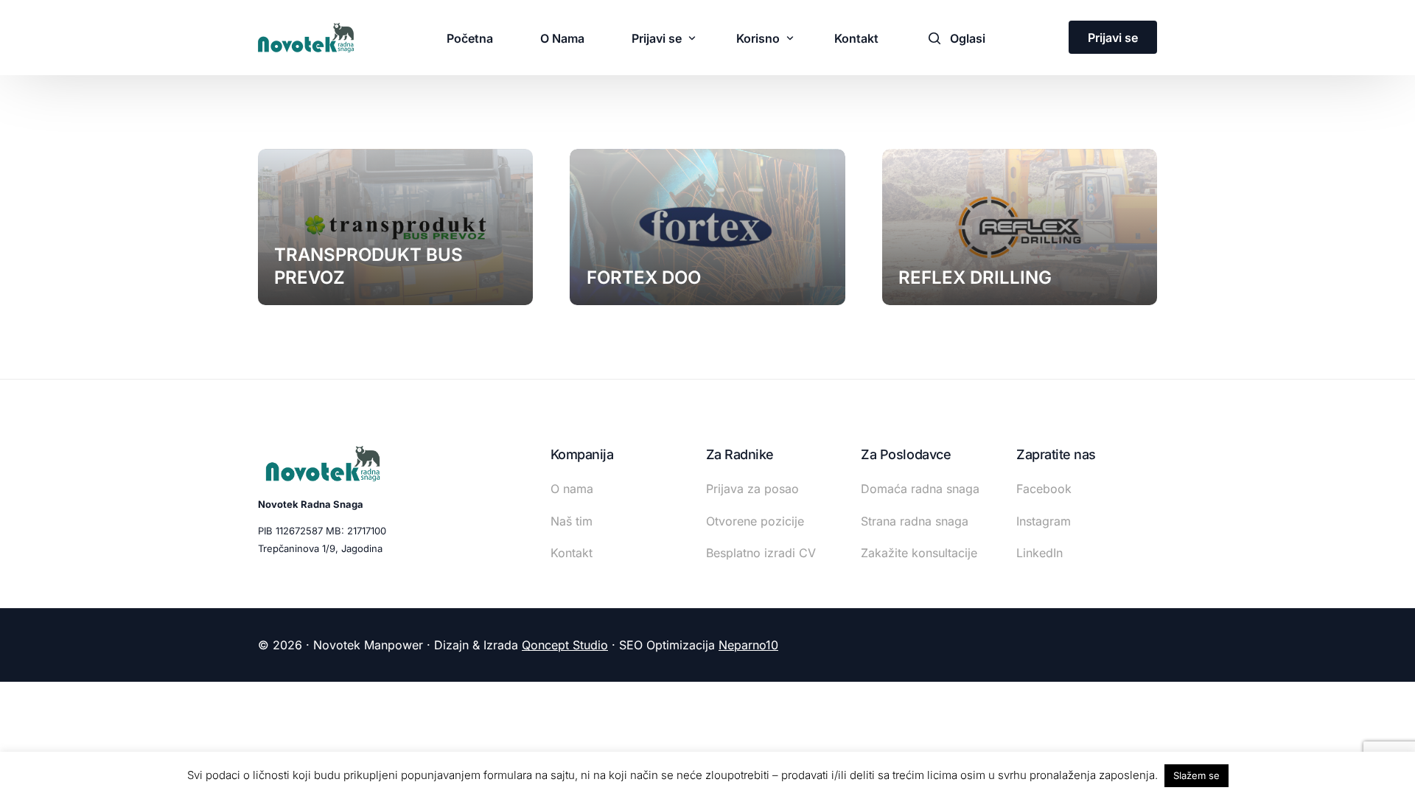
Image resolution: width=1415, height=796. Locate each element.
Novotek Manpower (322, 305)
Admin (601, 305)
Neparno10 (748, 645)
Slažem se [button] (1196, 775)
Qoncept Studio (565, 645)
